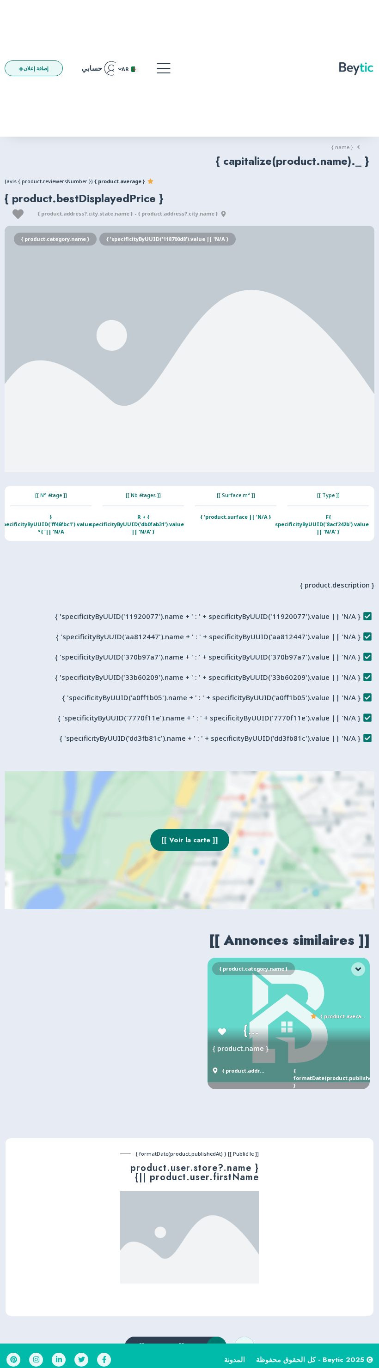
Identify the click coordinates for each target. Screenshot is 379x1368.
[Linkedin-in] (59, 1360)
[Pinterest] (13, 1360)
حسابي (92, 68)
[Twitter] (81, 1360)
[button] (163, 68)
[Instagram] (36, 1360)
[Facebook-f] (104, 1360)
